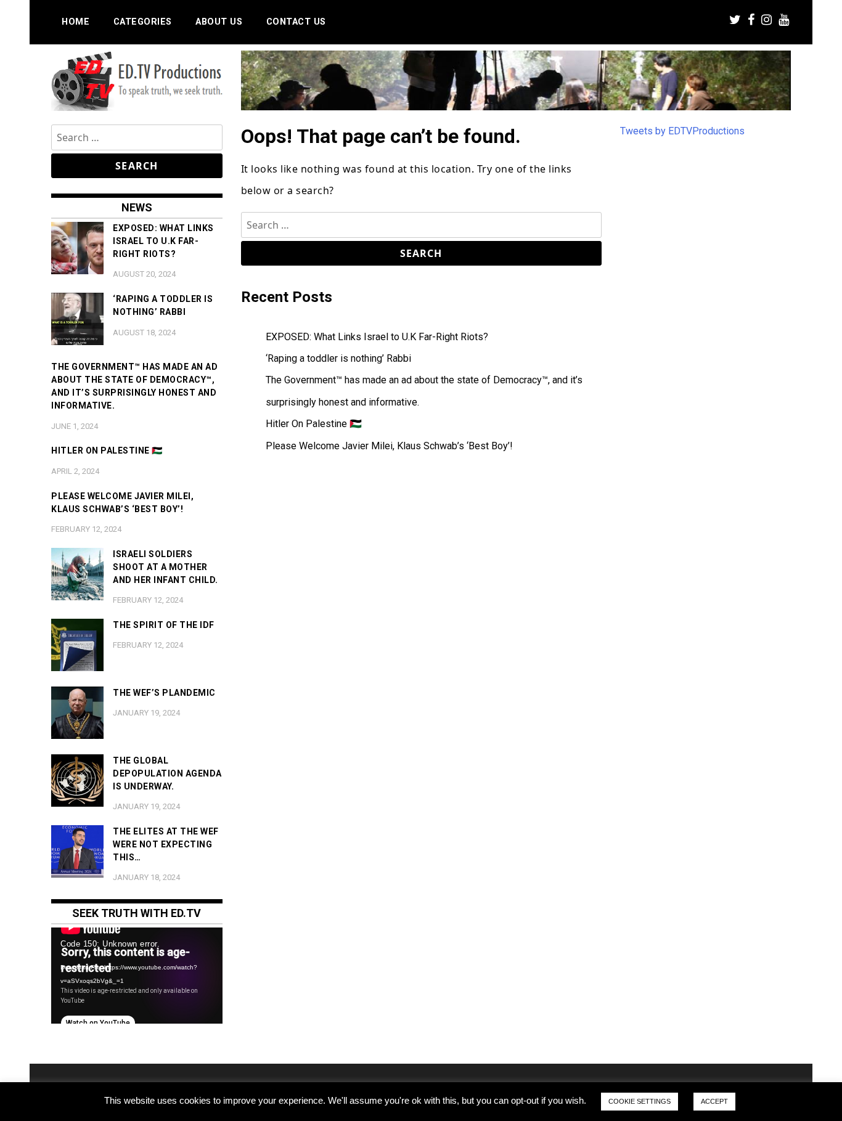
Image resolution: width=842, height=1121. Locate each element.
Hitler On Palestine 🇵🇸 (314, 424)
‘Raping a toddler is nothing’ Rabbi (338, 358)
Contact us (296, 22)
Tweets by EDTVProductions (682, 131)
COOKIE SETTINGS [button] (639, 1101)
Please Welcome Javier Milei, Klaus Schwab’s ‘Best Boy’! (389, 446)
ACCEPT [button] (714, 1101)
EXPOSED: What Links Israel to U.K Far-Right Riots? (377, 337)
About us (218, 22)
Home (75, 22)
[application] (137, 975)
